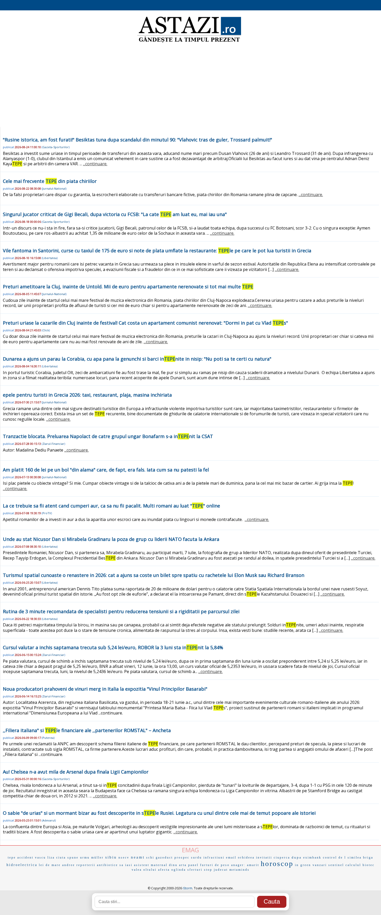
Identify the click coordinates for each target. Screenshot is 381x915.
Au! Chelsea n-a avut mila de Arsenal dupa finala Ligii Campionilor (76, 772)
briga (368, 857)
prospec (181, 857)
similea (355, 857)
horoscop (277, 864)
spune (73, 857)
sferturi (194, 869)
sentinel (336, 865)
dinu (173, 865)
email (231, 857)
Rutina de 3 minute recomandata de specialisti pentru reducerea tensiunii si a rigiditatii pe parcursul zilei (121, 611)
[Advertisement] (190, 85)
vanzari (320, 865)
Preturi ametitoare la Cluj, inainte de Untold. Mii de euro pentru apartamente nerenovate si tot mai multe (128, 286)
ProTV (47, 513)
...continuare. (95, 164)
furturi (206, 865)
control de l (334, 857)
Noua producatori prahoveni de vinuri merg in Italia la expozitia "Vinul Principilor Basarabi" (105, 689)
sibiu (111, 857)
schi (150, 857)
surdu (196, 857)
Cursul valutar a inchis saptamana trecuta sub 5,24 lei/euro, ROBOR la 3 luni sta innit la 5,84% (113, 647)
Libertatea (50, 258)
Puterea (48, 738)
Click (46, 330)
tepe (12, 857)
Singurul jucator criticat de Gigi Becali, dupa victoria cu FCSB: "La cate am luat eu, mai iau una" (115, 214)
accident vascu (31, 857)
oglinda (178, 869)
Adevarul (49, 820)
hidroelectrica (21, 865)
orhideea (246, 857)
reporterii (85, 865)
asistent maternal (150, 865)
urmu (85, 857)
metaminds (239, 869)
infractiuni (213, 857)
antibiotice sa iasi (114, 865)
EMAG (190, 850)
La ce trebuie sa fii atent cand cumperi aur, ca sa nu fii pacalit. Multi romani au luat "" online (111, 506)
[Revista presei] (189, 42)
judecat (221, 869)
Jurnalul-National (54, 188)
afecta (164, 869)
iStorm (187, 888)
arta (183, 865)
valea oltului (144, 869)
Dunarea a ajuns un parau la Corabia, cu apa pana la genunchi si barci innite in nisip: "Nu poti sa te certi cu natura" (137, 359)
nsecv (123, 857)
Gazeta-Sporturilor (56, 147)
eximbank (312, 857)
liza (51, 857)
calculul (353, 865)
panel (193, 865)
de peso (222, 865)
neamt (138, 857)
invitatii (264, 857)
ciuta (61, 857)
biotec (369, 865)
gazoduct (164, 857)
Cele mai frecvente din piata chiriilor (50, 181)
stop (208, 869)
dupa (297, 857)
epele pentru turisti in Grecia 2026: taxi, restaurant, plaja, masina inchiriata (87, 395)
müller (97, 857)
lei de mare (50, 865)
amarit (253, 865)
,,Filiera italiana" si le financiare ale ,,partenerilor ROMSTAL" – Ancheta (87, 730)
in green (303, 865)
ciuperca (282, 857)
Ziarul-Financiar (53, 444)
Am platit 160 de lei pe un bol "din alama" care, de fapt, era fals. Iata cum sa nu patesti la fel (106, 470)
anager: (238, 865)
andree (68, 865)
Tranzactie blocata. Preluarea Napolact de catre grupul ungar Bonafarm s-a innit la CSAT (108, 436)
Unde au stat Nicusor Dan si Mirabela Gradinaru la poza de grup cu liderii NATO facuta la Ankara (111, 539)
